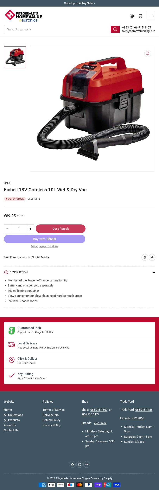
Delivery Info (51, 415)
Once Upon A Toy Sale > (79, 3)
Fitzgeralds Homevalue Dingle (72, 478)
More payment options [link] (44, 246)
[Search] (115, 29)
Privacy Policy (52, 425)
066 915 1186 (143, 409)
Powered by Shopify (101, 478)
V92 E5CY (100, 423)
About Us (10, 425)
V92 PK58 (138, 418)
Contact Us (11, 430)
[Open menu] (151, 16)
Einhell (7, 182)
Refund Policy (51, 420)
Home (8, 409)
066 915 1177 (90, 414)
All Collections (13, 415)
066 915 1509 (98, 409)
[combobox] (62, 29)
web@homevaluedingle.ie (138, 31)
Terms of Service (54, 409)
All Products (12, 420)
